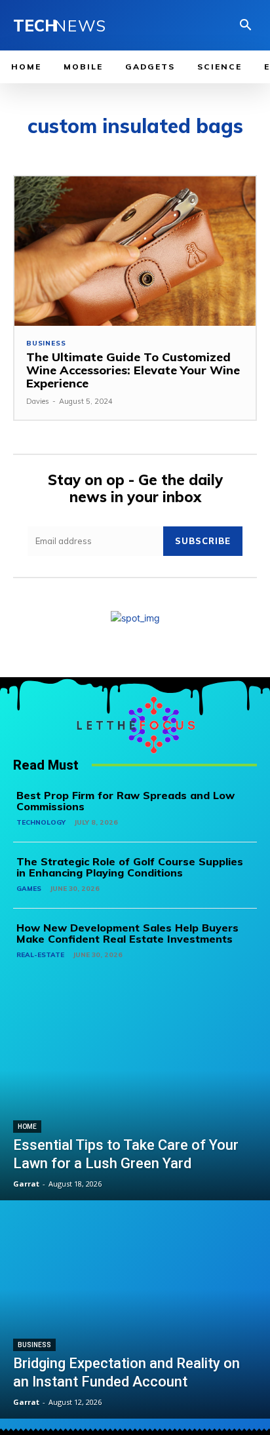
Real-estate (40, 955)
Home (27, 1126)
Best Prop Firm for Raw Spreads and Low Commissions (125, 801)
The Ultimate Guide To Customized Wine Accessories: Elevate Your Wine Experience (133, 370)
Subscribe (203, 541)
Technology (41, 822)
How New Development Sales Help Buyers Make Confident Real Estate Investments (127, 933)
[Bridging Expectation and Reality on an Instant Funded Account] (135, 1311)
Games (28, 888)
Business (46, 343)
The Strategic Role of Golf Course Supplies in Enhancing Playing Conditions (129, 867)
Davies (37, 401)
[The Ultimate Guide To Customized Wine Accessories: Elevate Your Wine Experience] (135, 251)
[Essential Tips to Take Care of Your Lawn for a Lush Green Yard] (135, 1092)
